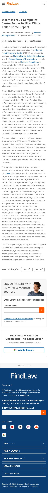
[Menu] (3, 3)
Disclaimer (23, 486)
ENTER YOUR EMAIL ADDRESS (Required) (18, 408)
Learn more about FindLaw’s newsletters (18, 319)
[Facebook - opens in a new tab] (4, 427)
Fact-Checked (34, 41)
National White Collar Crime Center (28, 56)
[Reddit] (36, 427)
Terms (4, 486)
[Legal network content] (43, 473)
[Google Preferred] (4, 435)
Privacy (13, 486)
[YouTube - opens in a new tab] (12, 427)
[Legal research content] (43, 466)
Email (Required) (10, 305)
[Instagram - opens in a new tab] (28, 427)
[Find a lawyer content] (43, 451)
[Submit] (41, 310)
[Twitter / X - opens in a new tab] (20, 427)
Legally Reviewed (13, 41)
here (8, 173)
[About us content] (43, 443)
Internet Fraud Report (30, 62)
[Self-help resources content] (43, 458)
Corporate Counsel (8, 12)
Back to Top (25, 365)
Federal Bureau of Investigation (23, 59)
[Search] (43, 3)
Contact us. (24, 395)
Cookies (34, 486)
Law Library (23, 12)
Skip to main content (24, 2)
